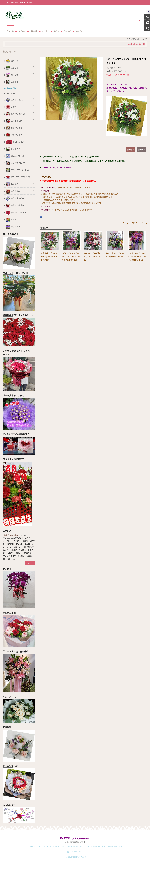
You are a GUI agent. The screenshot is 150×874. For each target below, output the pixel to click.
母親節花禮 (15, 226)
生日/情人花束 (17, 99)
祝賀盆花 (14, 60)
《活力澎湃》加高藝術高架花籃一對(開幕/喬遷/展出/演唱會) (71, 256)
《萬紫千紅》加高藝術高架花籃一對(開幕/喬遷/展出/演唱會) (137, 256)
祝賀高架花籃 (10, 88)
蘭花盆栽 (14, 74)
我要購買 (130, 149)
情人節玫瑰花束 (17, 198)
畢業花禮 (14, 184)
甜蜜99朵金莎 (16, 128)
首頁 (130, 39)
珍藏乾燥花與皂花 (18, 163)
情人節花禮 (15, 191)
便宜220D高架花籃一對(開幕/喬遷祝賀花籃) (93, 256)
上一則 (125, 222)
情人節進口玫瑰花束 (19, 212)
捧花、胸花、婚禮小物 (20, 170)
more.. (30, 563)
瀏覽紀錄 (30, 2)
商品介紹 (136, 39)
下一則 (144, 222)
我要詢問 (141, 149)
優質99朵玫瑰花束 (18, 113)
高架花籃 (144, 39)
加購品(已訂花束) (18, 156)
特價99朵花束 (16, 135)
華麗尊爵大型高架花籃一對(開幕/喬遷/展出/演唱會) (49, 256)
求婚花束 (14, 106)
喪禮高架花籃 (10, 93)
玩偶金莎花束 (16, 120)
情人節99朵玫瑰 (17, 205)
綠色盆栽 (14, 67)
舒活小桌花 (15, 149)
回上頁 (134, 222)
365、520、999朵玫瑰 (20, 177)
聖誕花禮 (14, 219)
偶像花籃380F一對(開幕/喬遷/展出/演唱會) (115, 255)
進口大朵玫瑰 (18, 142)
